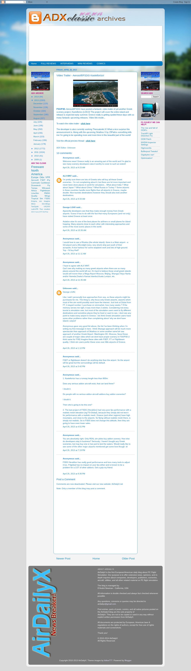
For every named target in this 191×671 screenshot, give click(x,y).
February (37, 140)
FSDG (47, 198)
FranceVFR (39, 212)
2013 (36, 100)
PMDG (47, 193)
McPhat (45, 212)
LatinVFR (34, 209)
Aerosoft (35, 180)
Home (34, 63)
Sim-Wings (46, 204)
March (36, 137)
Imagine (47, 201)
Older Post (128, 558)
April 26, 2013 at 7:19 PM (74, 450)
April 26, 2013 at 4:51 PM (74, 427)
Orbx (42, 177)
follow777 (108, 660)
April (35, 133)
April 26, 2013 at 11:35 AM (74, 280)
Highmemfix (146, 148)
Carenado (35, 183)
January (37, 144)
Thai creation (44, 209)
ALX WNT (67, 176)
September (38, 115)
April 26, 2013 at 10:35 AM (74, 230)
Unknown (67, 288)
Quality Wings (40, 196)
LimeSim (35, 193)
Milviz (33, 204)
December (38, 104)
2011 (36, 152)
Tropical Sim (37, 198)
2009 (36, 160)
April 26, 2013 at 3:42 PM (74, 366)
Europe (34, 177)
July (35, 122)
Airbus (34, 191)
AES (32, 212)
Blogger (128, 660)
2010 (36, 156)
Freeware (37, 167)
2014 (36, 97)
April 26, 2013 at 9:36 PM (74, 474)
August (36, 118)
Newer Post (63, 558)
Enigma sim (36, 201)
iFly (48, 180)
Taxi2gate (35, 207)
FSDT (42, 180)
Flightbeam (45, 191)
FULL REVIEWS (48, 63)
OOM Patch (146, 139)
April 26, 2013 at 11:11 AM (74, 254)
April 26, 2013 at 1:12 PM (74, 348)
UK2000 (47, 207)
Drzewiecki (36, 185)
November (38, 107)
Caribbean (45, 183)
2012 (36, 149)
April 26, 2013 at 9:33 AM (74, 199)
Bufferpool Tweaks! (149, 151)
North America (36, 172)
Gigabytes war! (147, 155)
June (35, 126)
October (37, 111)
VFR (47, 177)
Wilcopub (46, 188)
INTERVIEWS (66, 63)
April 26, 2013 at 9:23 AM (74, 168)
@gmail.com (110, 604)
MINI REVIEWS (85, 63)
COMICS (101, 63)
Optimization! (147, 158)
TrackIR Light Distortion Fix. (147, 134)
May (35, 129)
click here (85, 123)
